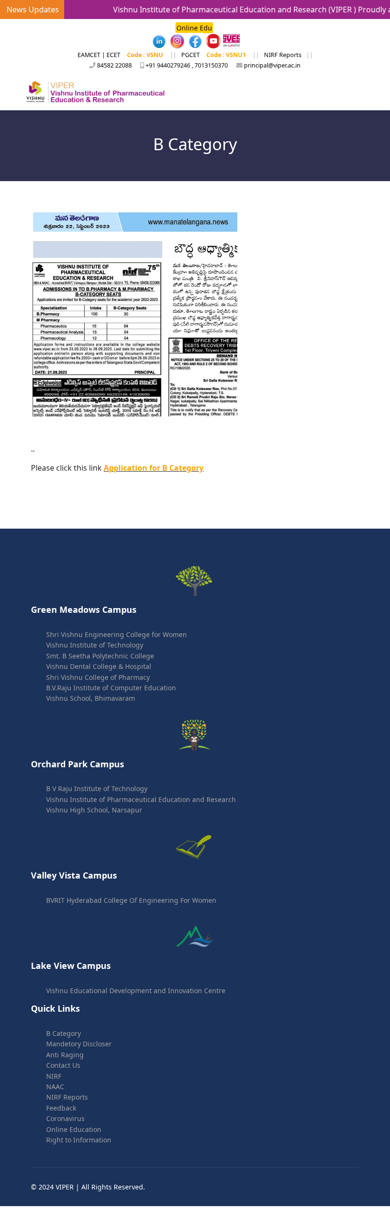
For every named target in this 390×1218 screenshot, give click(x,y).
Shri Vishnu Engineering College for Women (116, 634)
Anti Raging (65, 1054)
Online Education (73, 1129)
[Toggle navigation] (353, 92)
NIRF (53, 1076)
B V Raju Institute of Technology (96, 788)
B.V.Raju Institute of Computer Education (111, 687)
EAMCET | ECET (99, 55)
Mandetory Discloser (79, 1043)
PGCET (190, 55)
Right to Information (78, 1139)
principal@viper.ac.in (272, 65)
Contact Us (63, 1065)
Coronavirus (65, 1118)
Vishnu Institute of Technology (94, 644)
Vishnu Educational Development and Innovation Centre (135, 990)
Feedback (61, 1107)
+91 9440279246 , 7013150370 (187, 65)
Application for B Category (154, 468)
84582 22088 (114, 65)
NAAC (55, 1086)
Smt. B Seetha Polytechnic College (100, 655)
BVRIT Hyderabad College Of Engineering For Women (131, 900)
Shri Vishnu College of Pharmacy (98, 677)
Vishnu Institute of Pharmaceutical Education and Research (141, 799)
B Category (63, 1033)
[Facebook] (159, 41)
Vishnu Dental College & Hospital (98, 666)
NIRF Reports (283, 55)
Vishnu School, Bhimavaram (90, 698)
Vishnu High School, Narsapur (94, 809)
